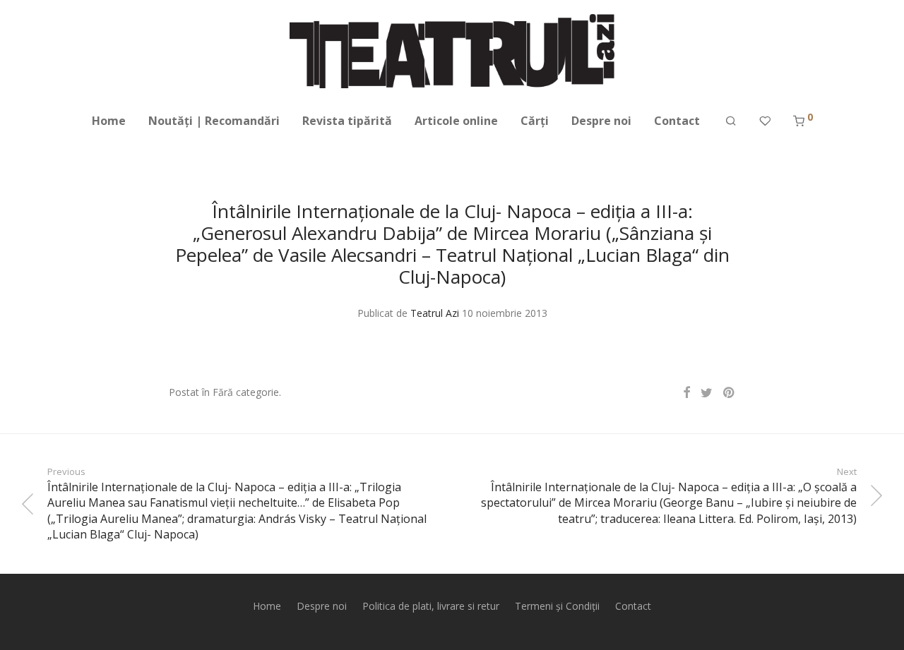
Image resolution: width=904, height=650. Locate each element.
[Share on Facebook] (686, 392)
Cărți (535, 120)
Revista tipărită (347, 120)
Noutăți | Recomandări (214, 120)
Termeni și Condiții (557, 606)
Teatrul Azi (434, 313)
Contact (677, 120)
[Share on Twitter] (707, 392)
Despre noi (601, 120)
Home (109, 120)
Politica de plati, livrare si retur (430, 606)
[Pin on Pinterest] (729, 392)
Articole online (456, 120)
